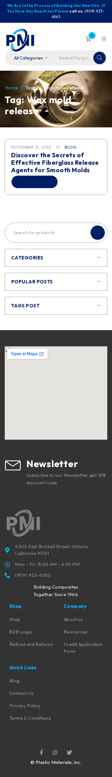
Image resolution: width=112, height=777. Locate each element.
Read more (34, 181)
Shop (15, 619)
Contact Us (21, 693)
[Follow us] (69, 752)
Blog (70, 147)
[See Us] (55, 752)
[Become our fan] (41, 752)
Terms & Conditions (30, 718)
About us (73, 619)
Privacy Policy (25, 705)
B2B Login (20, 632)
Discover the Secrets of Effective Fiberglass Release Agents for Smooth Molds (55, 162)
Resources (76, 632)
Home (11, 88)
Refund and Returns (31, 644)
